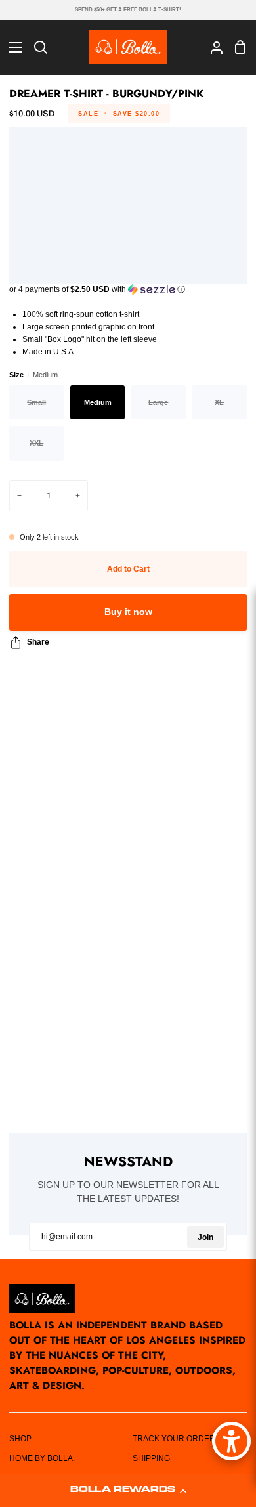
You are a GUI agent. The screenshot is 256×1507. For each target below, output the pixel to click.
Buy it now (128, 612)
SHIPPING (151, 1458)
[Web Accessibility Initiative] (231, 1441)
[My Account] (211, 47)
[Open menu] (12, 47)
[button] (128, 1490)
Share (38, 642)
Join (205, 1237)
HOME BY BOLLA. (42, 1458)
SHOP (20, 1438)
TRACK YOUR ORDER (174, 1438)
